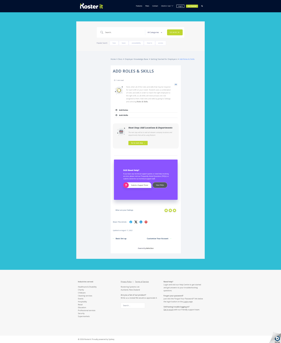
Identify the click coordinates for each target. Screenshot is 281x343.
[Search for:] (133, 305)
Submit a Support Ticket (139, 185)
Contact (155, 6)
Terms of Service (142, 281)
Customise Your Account (157, 238)
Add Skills (123, 115)
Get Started (192, 6)
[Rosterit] (91, 6)
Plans (147, 6)
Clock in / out (166, 6)
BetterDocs (150, 248)
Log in (180, 6)
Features (139, 6)
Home (113, 59)
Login (166, 284)
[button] (202, 6)
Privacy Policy (126, 281)
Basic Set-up (121, 238)
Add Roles (123, 110)
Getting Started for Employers (164, 59)
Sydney (111, 339)
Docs (120, 59)
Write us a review (128, 298)
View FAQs (160, 185)
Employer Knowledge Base (136, 59)
